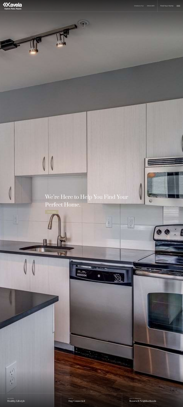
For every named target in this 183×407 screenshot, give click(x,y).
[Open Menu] (178, 6)
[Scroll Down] (91, 391)
